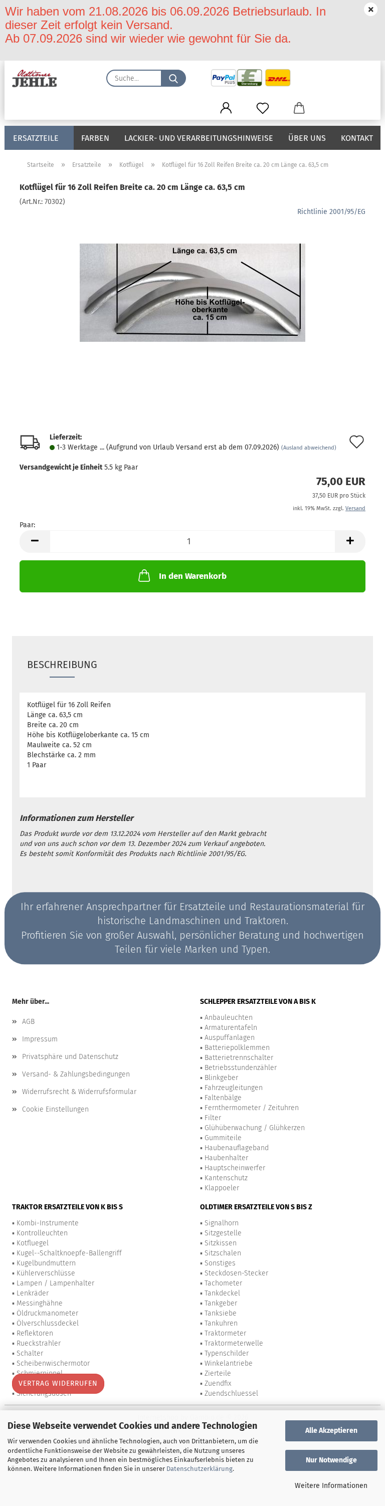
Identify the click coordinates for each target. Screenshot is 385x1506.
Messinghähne (40, 1303)
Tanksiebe (221, 1313)
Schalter (30, 1353)
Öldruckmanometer (47, 1313)
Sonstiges (220, 1263)
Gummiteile (223, 1138)
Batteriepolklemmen (237, 1047)
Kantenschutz (226, 1178)
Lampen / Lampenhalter (55, 1283)
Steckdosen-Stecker (236, 1273)
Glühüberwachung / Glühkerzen (255, 1128)
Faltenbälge (223, 1098)
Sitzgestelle (223, 1233)
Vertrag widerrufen (58, 1383)
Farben (95, 138)
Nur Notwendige (331, 1460)
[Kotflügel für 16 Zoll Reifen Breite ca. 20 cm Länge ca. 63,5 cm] (192, 282)
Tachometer (223, 1283)
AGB (28, 1021)
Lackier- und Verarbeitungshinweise (198, 138)
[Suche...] (173, 78)
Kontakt (357, 138)
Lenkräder (33, 1293)
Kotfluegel (33, 1243)
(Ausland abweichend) (308, 448)
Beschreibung (62, 665)
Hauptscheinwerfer (235, 1168)
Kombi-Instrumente (48, 1223)
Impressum (40, 1039)
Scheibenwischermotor (53, 1363)
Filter (213, 1118)
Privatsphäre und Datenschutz (70, 1056)
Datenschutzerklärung (199, 1468)
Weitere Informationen (331, 1485)
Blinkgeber (221, 1077)
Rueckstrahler (39, 1343)
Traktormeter (225, 1333)
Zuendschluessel (231, 1393)
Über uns (307, 138)
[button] (226, 108)
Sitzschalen (223, 1253)
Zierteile (218, 1373)
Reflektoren (35, 1333)
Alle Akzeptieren (331, 1430)
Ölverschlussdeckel (48, 1323)
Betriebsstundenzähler (241, 1067)
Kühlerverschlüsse (46, 1273)
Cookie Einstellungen (55, 1109)
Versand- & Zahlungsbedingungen (76, 1074)
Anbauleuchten (229, 1017)
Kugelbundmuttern (46, 1263)
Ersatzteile (36, 138)
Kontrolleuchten (42, 1233)
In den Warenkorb (193, 576)
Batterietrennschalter (239, 1057)
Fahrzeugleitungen (234, 1088)
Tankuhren (221, 1323)
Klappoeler (222, 1188)
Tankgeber (221, 1303)
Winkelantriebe (229, 1363)
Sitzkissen (221, 1243)
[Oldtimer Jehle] (38, 78)
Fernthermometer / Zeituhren (252, 1108)
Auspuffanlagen (230, 1037)
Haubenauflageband (237, 1148)
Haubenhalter (226, 1158)
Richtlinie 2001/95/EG (331, 211)
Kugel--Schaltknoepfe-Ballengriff (69, 1253)
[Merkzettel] (262, 108)
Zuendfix (218, 1383)
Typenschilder (227, 1353)
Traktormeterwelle (234, 1343)
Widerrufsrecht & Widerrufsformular (79, 1092)
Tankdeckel (222, 1293)
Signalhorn (222, 1223)
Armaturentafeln (231, 1027)
